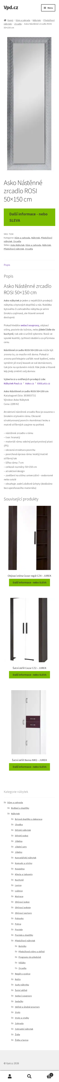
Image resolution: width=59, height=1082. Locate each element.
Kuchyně (19, 879)
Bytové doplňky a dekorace (28, 819)
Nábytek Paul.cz (13, 383)
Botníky (22, 946)
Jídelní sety (21, 846)
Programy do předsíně (30, 957)
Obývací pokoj (22, 901)
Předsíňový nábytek (14, 248)
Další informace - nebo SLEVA (28, 217)
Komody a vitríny (23, 863)
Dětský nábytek (23, 830)
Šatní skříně (21, 990)
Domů (10, 20)
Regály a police (22, 973)
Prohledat (29, 1076)
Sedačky (19, 1001)
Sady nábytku (22, 984)
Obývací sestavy (23, 913)
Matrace (19, 896)
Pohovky (19, 918)
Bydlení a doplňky (20, 808)
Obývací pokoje (23, 907)
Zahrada (19, 1023)
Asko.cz (29, 383)
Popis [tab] (7, 264)
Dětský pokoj (21, 835)
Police (18, 923)
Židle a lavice (21, 1040)
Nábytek (37, 20)
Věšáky (22, 962)
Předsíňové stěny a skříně (32, 951)
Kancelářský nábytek (25, 857)
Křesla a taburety (24, 874)
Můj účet (10, 1076)
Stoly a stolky (22, 1017)
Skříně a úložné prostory (27, 1006)
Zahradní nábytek (24, 1028)
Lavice (18, 885)
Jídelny (18, 852)
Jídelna (18, 841)
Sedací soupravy (23, 995)
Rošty (18, 979)
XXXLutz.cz (43, 383)
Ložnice (19, 890)
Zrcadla (18, 23)
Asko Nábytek (17, 245)
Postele (19, 929)
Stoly (17, 1012)
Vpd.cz (11, 7)
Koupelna (20, 868)
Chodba (19, 824)
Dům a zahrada (23, 20)
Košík (45, 1073)
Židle (17, 1034)
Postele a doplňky (24, 935)
